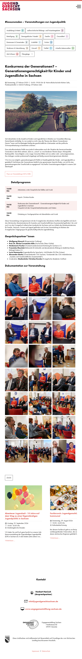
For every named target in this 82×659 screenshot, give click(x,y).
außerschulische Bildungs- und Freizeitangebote (45, 30)
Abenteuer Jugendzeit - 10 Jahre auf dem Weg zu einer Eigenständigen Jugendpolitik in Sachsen (22, 516)
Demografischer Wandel (31, 36)
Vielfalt (47, 48)
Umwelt (36, 48)
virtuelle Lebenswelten (64, 48)
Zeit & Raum (12, 54)
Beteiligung (12, 36)
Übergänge (27, 54)
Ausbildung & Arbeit (15, 30)
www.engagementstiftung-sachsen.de (43, 609)
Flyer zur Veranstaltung (19, 174)
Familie (49, 36)
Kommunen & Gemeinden (17, 42)
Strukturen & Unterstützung (17, 48)
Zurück (9, 478)
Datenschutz (46, 651)
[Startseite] (11, 10)
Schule (48, 42)
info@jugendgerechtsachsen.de (43, 601)
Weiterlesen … (10, 540)
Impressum (35, 651)
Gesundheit (62, 36)
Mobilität (35, 42)
